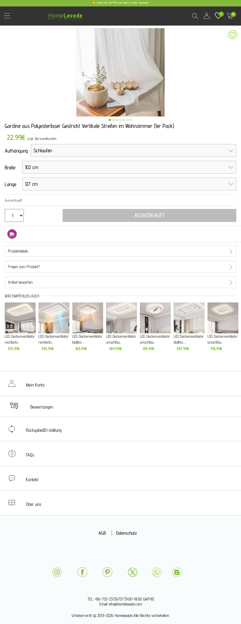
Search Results (195, 16)
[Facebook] (82, 572)
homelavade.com (66, 14)
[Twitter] (132, 572)
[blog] (177, 572)
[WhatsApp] (156, 572)
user (206, 16)
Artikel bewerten (20, 282)
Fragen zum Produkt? (24, 266)
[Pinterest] (107, 572)
